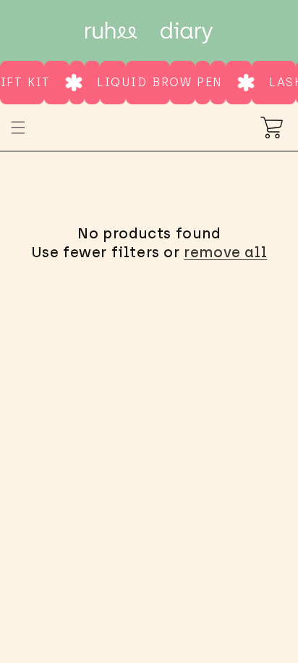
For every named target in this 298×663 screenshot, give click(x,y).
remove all (225, 252)
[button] (18, 127)
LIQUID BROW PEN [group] (158, 82)
